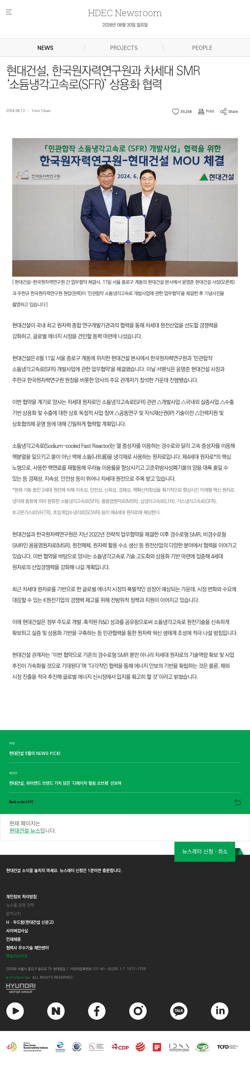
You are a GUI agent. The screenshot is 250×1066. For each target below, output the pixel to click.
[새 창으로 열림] (125, 988)
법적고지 (13, 913)
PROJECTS (124, 48)
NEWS (45, 48)
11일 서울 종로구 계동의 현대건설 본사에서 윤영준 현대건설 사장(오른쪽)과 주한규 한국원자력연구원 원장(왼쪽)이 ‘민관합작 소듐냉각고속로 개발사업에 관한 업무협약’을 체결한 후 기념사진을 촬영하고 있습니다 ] (123, 293)
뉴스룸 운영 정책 (20, 905)
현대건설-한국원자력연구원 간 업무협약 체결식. (58, 282)
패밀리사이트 (17, 956)
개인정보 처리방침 (21, 896)
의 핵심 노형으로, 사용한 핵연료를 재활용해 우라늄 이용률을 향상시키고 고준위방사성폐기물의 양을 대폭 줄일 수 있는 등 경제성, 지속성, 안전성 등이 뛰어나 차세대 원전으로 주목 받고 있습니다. (121, 468)
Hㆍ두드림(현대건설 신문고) (30, 922)
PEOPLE (202, 48)
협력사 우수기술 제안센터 (27, 948)
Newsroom (125, 13)
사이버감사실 (17, 931)
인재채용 (13, 939)
